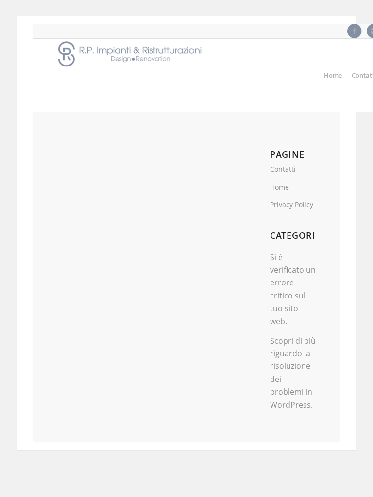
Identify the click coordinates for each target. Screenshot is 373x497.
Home (279, 187)
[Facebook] (354, 31)
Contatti (283, 169)
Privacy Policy (291, 204)
